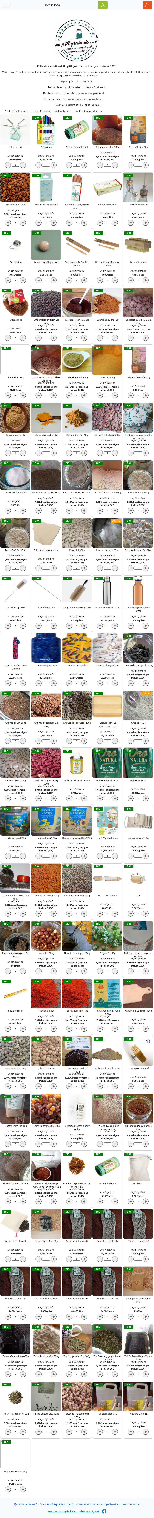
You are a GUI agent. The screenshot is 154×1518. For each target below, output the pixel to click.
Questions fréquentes (52, 1504)
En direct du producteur (88, 111)
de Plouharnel (63, 111)
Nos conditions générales (62, 1511)
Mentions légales (89, 1511)
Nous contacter (131, 1504)
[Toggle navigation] (6, 5)
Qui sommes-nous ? (25, 1504)
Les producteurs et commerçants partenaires (93, 1504)
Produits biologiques (16, 111)
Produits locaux (41, 111)
